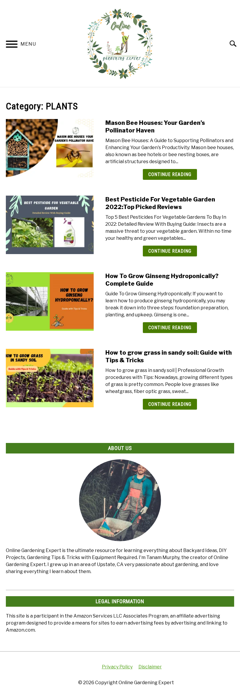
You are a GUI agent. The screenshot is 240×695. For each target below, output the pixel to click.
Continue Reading (169, 174)
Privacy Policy (117, 667)
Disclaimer (150, 667)
